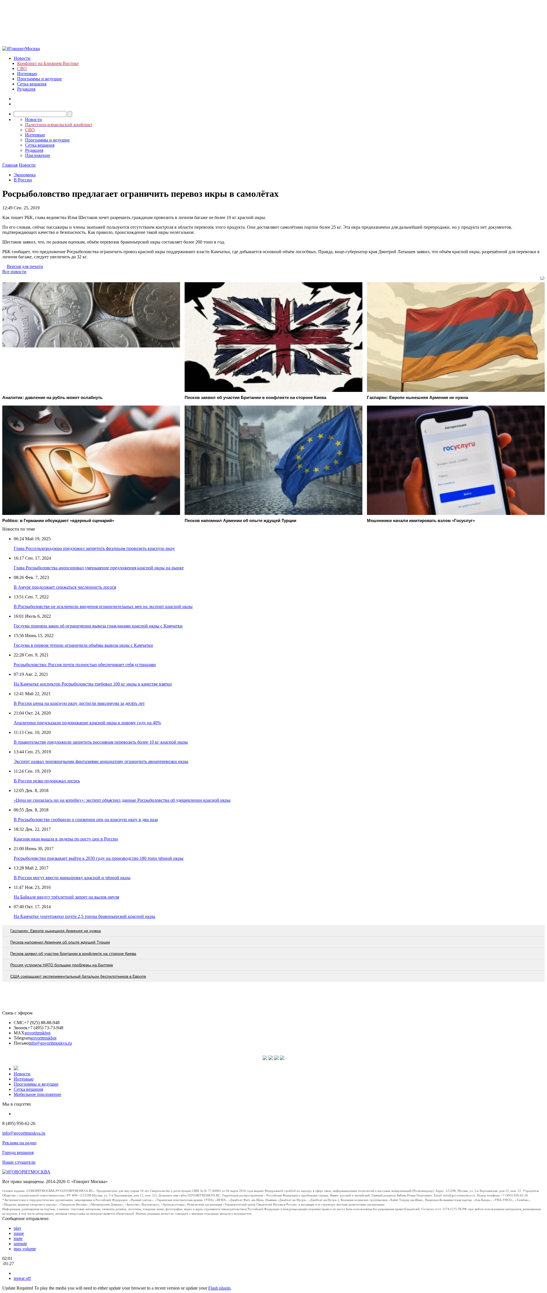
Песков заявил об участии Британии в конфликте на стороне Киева (73, 953)
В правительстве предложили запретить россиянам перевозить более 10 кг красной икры (101, 742)
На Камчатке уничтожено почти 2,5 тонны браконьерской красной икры (84, 916)
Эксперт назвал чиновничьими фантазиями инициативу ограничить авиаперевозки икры (101, 761)
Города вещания (18, 1152)
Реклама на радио (19, 1142)
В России (23, 179)
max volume (25, 1248)
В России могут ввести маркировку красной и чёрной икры (72, 877)
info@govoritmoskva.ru (50, 1043)
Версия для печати (25, 266)
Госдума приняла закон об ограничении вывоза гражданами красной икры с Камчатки (98, 625)
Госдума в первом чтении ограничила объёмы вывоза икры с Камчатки (83, 645)
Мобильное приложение (37, 1094)
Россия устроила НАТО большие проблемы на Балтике (61, 965)
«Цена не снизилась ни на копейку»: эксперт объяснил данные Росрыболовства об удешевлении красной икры (122, 800)
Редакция (26, 89)
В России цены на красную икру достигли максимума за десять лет (79, 703)
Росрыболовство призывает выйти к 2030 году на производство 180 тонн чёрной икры (98, 858)
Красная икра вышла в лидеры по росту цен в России (66, 838)
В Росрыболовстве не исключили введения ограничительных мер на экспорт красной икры (103, 606)
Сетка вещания (31, 83)
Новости (22, 58)
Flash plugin (219, 1288)
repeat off (22, 1278)
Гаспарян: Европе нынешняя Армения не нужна (55, 930)
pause (19, 1233)
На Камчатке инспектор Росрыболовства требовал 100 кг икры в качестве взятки (93, 684)
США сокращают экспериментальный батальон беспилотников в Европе (78, 976)
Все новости (14, 271)
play (17, 1228)
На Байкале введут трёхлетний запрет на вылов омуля (66, 897)
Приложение (37, 155)
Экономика (25, 174)
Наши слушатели (19, 1162)
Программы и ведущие (39, 78)
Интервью (27, 73)
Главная (10, 165)
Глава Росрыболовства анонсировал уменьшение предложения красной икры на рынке (99, 567)
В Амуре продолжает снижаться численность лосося (65, 587)
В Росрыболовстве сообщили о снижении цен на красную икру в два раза (86, 819)
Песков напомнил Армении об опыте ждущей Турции (60, 942)
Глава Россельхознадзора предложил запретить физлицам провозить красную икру (94, 548)
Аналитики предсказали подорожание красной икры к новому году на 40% (87, 722)
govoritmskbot (37, 1032)
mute (18, 1238)
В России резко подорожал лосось (47, 780)
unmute (20, 1243)
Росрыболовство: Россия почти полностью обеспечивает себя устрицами (85, 664)
